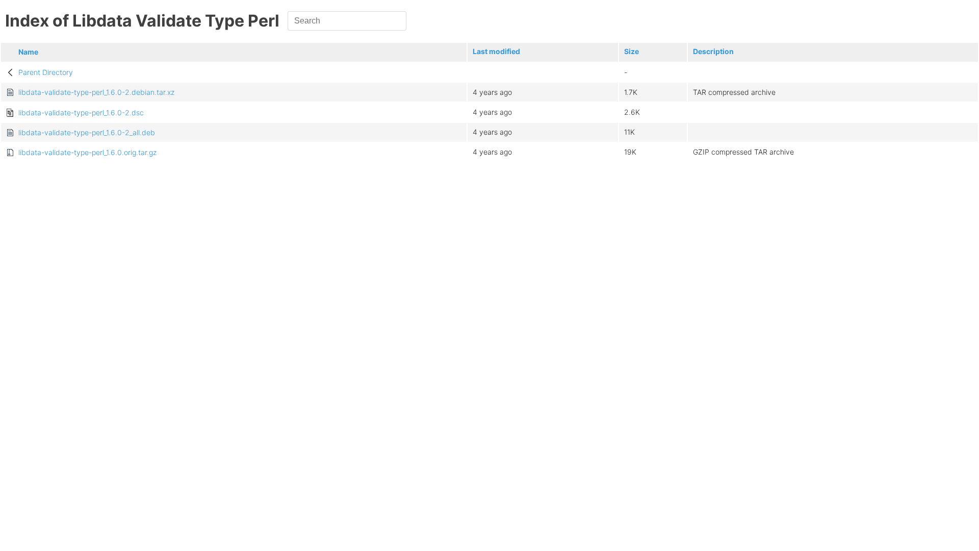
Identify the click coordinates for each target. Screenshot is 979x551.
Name (28, 51)
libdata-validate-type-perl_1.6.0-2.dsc (81, 112)
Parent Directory (45, 72)
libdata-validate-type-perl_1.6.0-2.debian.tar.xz (96, 92)
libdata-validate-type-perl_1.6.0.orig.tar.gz (87, 152)
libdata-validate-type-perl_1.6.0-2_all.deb (86, 132)
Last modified (496, 51)
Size (631, 51)
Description (713, 51)
